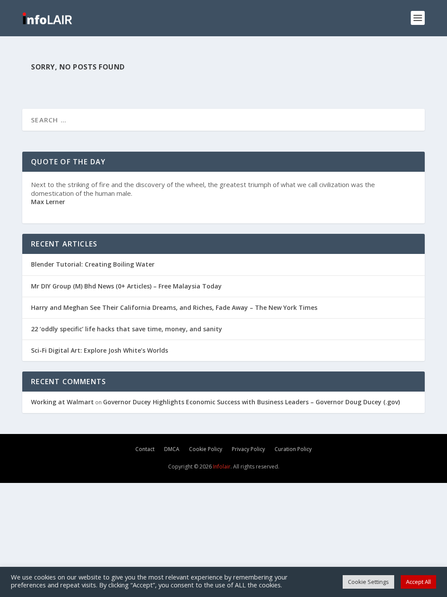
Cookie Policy (205, 448)
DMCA (171, 448)
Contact (145, 448)
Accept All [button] (418, 582)
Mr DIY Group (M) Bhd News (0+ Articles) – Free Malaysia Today (126, 286)
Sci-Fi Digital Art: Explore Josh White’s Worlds (99, 350)
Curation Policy (293, 448)
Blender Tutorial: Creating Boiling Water (93, 264)
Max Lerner (48, 202)
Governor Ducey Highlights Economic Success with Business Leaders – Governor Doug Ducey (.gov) (251, 402)
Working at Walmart (62, 402)
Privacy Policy (248, 448)
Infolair (221, 466)
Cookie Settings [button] (368, 582)
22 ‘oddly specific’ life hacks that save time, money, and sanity (126, 329)
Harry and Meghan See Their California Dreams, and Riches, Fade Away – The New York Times (174, 307)
